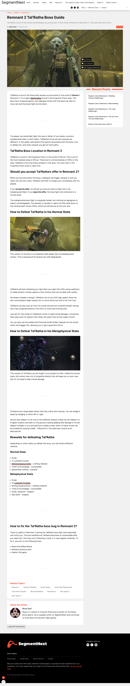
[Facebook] (75, 7)
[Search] (127, 7)
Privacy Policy (11, 659)
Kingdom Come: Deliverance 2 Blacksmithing (103, 103)
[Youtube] (78, 7)
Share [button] (120, 27)
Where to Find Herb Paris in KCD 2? (100, 124)
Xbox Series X (16, 596)
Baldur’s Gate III (111, 2)
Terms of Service (38, 659)
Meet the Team (93, 7)
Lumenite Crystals (22, 483)
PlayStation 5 (51, 591)
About (83, 7)
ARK (50, 2)
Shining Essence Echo (21, 464)
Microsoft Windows (37, 591)
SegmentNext (13, 2)
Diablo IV (100, 2)
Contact (104, 7)
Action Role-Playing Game (63, 587)
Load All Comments (16, 626)
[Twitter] (72, 7)
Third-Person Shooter (19, 591)
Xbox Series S (64, 591)
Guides (44, 2)
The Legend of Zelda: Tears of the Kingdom (79, 2)
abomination (36, 98)
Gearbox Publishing (29, 587)
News (28, 2)
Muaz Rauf (12, 27)
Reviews (36, 2)
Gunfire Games (45, 587)
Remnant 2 (58, 2)
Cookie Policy (24, 659)
